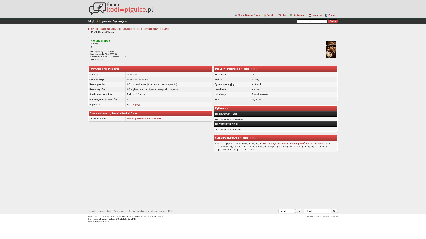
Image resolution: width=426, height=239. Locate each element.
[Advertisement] (213, 181)
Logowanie (105, 21)
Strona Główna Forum (249, 15)
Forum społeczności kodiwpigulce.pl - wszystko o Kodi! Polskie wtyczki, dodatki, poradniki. (128, 29)
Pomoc (332, 15)
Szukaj (282, 15)
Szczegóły (134, 104)
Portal (270, 15)
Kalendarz (317, 15)
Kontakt (92, 211)
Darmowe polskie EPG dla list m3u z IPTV (118, 219)
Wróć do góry (120, 211)
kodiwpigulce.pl (105, 211)
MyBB (137, 216)
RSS (170, 211)
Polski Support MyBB (125, 216)
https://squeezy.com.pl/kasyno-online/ (145, 119)
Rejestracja (118, 21)
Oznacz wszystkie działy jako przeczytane (147, 211)
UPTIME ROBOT (102, 221)
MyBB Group (157, 216)
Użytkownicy (299, 15)
